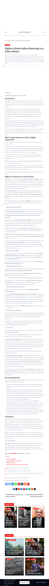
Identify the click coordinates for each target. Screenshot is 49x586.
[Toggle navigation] (6, 32)
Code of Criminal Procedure (32, 55)
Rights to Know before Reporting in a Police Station (33, 60)
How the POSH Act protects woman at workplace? (24, 523)
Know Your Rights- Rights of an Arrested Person (17, 464)
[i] (5, 468)
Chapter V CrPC (23, 55)
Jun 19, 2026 (9, 525)
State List (37, 61)
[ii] (5, 470)
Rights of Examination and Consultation (13, 60)
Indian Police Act (22, 56)
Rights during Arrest (13, 58)
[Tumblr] (21, 484)
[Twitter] (9, 484)
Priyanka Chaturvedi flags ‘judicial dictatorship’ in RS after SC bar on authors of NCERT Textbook (34, 573)
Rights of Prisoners (11, 462)
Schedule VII (21, 61)
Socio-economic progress (30, 61)
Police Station (40, 56)
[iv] (5, 478)
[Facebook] (6, 484)
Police (35, 56)
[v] (5, 480)
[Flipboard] (28, 484)
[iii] (5, 473)
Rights (6, 58)
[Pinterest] (18, 484)
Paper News (10, 583)
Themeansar (6, 585)
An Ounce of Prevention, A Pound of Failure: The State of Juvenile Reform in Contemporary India (34, 553)
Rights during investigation (23, 58)
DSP (15, 56)
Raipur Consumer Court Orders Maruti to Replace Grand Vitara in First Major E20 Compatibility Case (14, 554)
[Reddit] (25, 484)
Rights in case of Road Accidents (36, 58)
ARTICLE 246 (16, 55)
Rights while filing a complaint (11, 61)
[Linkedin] (12, 484)
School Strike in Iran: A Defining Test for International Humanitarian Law (13, 572)
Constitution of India (9, 56)
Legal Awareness (30, 56)
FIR (17, 56)
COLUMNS (7, 45)
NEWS (8, 540)
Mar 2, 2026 (23, 525)
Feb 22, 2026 (37, 525)
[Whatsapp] (15, 484)
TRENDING (13, 540)
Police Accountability (11, 459)
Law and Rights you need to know (14, 460)
